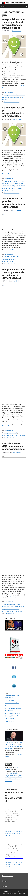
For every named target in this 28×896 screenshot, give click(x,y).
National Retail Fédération (13, 713)
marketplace (6, 188)
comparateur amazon (9, 606)
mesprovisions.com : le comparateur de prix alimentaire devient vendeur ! (13, 273)
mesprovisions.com (14, 97)
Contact (4, 886)
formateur (13, 744)
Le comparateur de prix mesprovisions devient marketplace (13, 111)
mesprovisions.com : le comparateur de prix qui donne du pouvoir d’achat (13, 23)
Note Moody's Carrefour (12, 716)
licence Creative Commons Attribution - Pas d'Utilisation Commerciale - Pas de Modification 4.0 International (13, 777)
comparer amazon (13, 609)
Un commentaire (9, 264)
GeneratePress (21, 893)
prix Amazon (19, 611)
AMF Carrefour (9, 700)
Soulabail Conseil (10, 721)
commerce (7, 181)
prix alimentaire (20, 435)
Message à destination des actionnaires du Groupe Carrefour (13, 833)
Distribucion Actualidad (12, 703)
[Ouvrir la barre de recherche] (26, 6)
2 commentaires (9, 438)
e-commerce (21, 186)
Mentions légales (7, 876)
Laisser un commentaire (11, 102)
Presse (4, 881)
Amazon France (15, 604)
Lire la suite (6, 174)
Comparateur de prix (10, 95)
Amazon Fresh (14, 256)
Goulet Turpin (9, 711)
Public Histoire (9, 718)
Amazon (7, 256)
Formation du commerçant (13, 708)
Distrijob (7, 705)
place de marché (7, 190)
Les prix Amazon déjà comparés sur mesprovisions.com (13, 446)
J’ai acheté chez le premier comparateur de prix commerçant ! (13, 202)
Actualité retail (8, 92)
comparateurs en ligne (9, 186)
